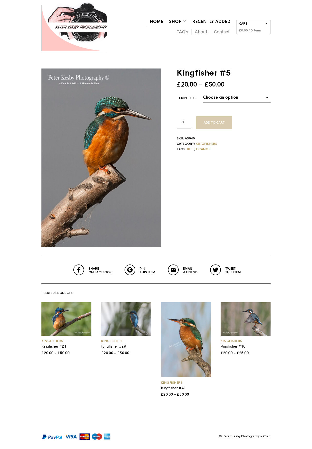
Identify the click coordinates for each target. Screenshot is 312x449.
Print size (187, 98)
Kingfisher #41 (173, 388)
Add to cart (214, 123)
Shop (175, 21)
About (201, 31)
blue (190, 149)
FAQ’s (182, 31)
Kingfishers (206, 144)
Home (156, 21)
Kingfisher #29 (113, 346)
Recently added (211, 21)
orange (203, 149)
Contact (222, 31)
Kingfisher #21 (53, 346)
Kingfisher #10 (233, 346)
